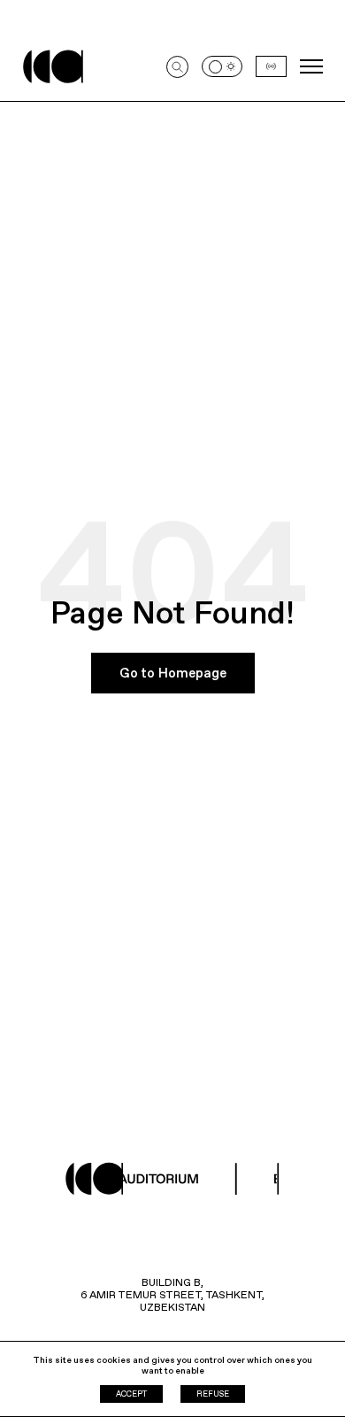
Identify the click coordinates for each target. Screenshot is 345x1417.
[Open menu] (311, 66)
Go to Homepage (172, 673)
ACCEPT (131, 1394)
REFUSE (212, 1394)
